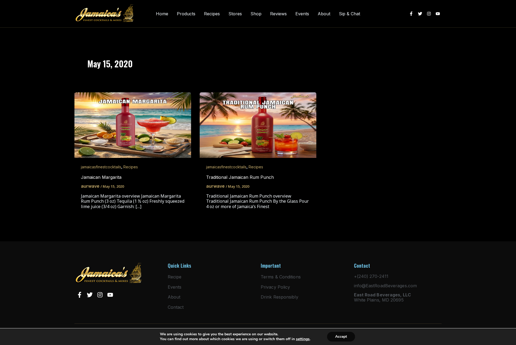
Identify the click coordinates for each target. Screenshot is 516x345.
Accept (341, 336)
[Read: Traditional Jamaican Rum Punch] (258, 125)
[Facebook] (411, 13)
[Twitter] (420, 13)
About (324, 13)
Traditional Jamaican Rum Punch (240, 177)
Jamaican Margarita (101, 177)
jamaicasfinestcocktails (101, 167)
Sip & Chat (349, 13)
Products (186, 13)
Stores (235, 13)
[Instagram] (429, 13)
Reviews (278, 13)
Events (302, 13)
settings (303, 339)
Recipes (212, 13)
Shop (255, 13)
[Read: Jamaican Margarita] (132, 125)
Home (162, 13)
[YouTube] (438, 13)
